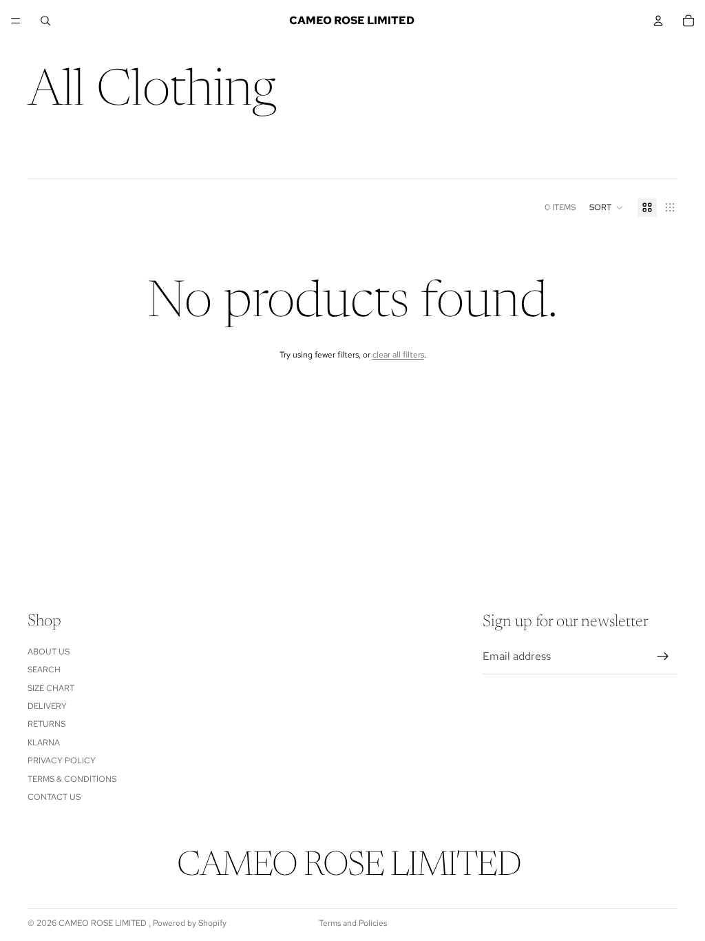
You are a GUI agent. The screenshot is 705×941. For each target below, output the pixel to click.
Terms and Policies (353, 923)
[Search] (45, 21)
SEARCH (44, 670)
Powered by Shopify (190, 923)
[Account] (658, 21)
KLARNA (44, 742)
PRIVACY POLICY (62, 761)
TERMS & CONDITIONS (72, 779)
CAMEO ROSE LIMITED (104, 923)
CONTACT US (54, 797)
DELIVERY (47, 706)
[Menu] (16, 21)
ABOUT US (49, 651)
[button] (606, 207)
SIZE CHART (51, 688)
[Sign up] (663, 657)
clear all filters (398, 354)
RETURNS (46, 724)
